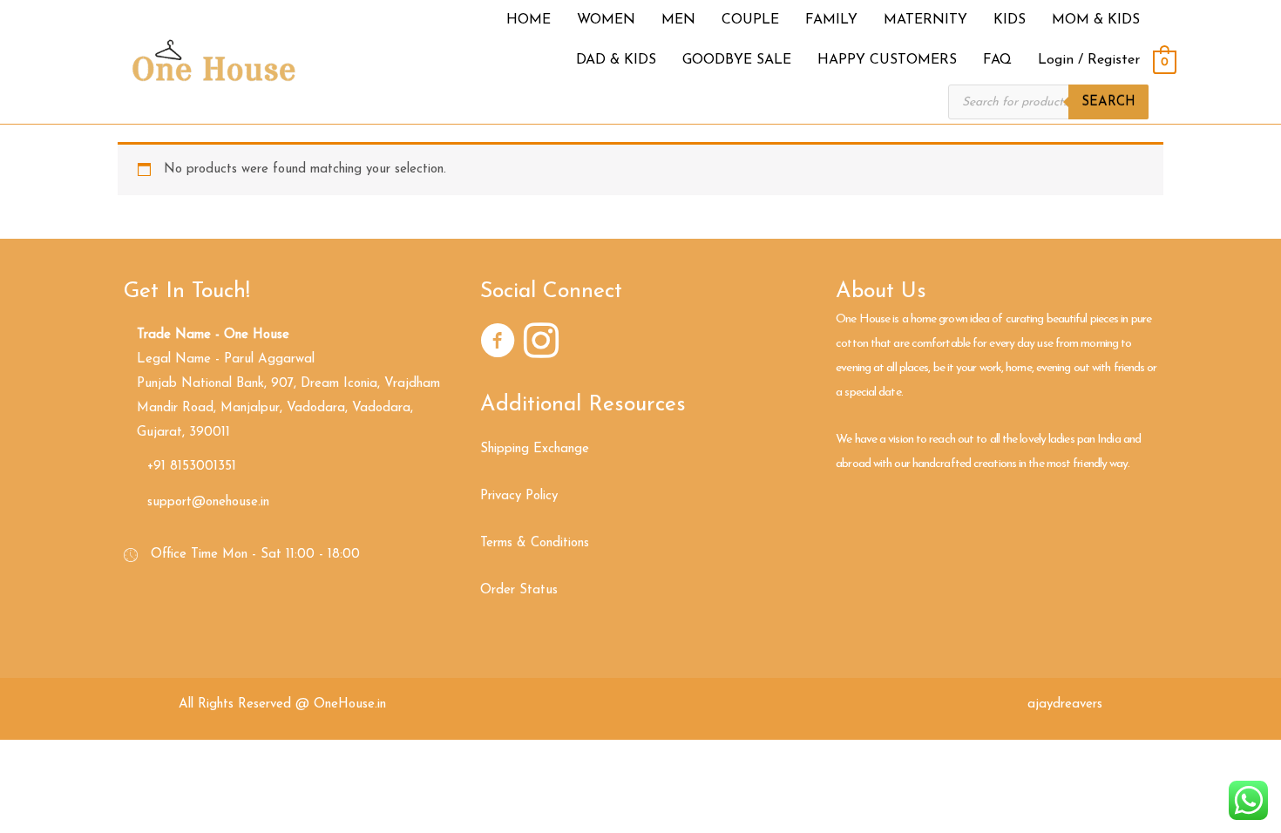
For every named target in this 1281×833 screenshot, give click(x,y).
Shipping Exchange (534, 449)
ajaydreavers (1064, 704)
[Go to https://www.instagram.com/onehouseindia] (541, 344)
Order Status (519, 590)
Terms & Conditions (534, 543)
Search (1108, 102)
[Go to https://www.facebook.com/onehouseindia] (497, 344)
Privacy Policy (519, 496)
